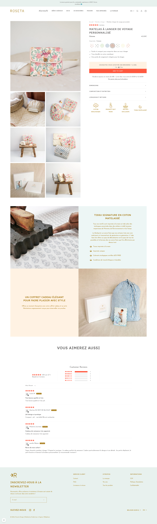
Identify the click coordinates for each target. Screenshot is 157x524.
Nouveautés (43, 11)
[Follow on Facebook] (34, 510)
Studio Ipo (34, 517)
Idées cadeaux (57, 11)
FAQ (74, 482)
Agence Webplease (44, 517)
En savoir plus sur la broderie (118, 79)
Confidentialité (134, 485)
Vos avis (105, 482)
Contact (75, 478)
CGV (131, 478)
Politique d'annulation (136, 482)
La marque (114, 11)
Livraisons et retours (79, 485)
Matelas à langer (100, 22)
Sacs (68, 11)
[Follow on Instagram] (30, 510)
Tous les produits (108, 485)
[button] (93, 25)
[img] (29, 391)
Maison (90, 11)
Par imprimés (101, 11)
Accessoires (78, 11)
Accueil (91, 22)
